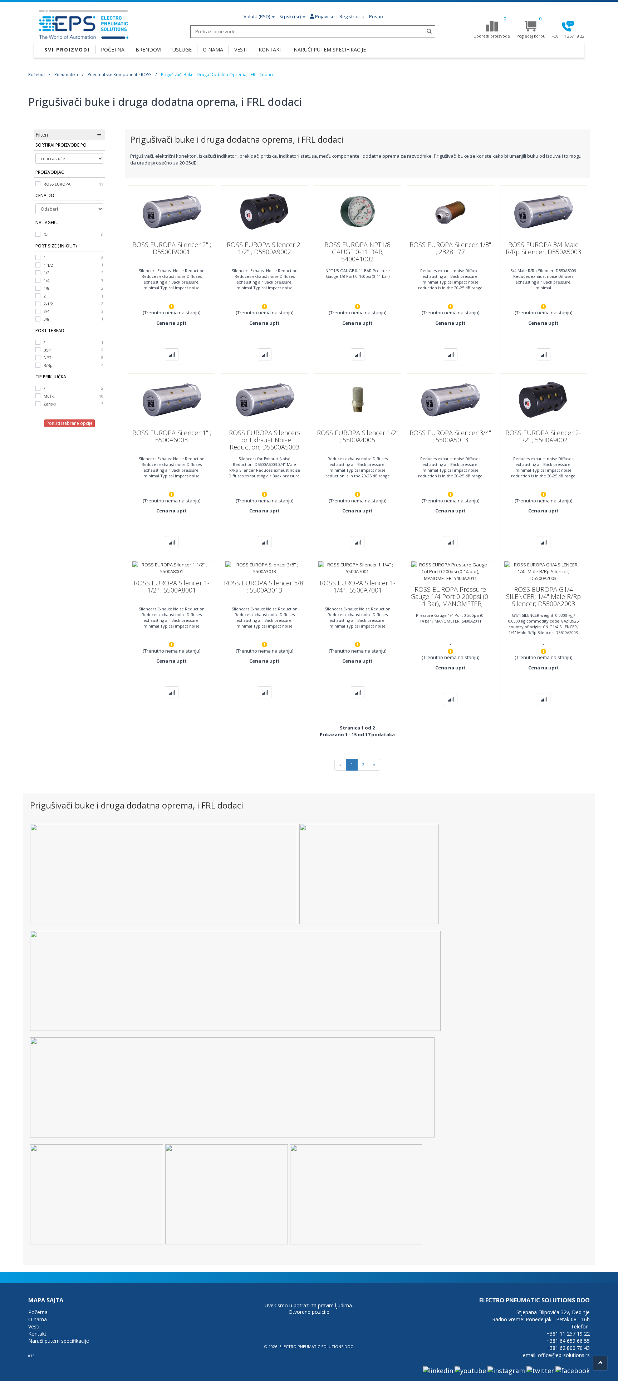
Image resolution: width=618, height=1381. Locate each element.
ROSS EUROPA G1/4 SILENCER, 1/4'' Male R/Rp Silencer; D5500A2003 (543, 596)
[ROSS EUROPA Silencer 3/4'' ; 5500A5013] (450, 398)
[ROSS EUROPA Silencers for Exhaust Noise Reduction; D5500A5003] (265, 398)
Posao (376, 16)
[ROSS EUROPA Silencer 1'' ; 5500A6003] (172, 398)
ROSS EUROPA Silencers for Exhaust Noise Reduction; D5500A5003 (264, 439)
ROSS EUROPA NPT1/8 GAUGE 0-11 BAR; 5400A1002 (357, 251)
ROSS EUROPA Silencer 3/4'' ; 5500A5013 (450, 436)
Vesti (33, 1326)
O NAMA (213, 49)
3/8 (46, 319)
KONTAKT (271, 49)
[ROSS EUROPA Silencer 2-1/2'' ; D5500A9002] (265, 210)
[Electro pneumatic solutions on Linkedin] (438, 1370)
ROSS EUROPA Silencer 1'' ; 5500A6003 (171, 436)
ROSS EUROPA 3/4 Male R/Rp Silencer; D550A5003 (543, 248)
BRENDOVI (148, 49)
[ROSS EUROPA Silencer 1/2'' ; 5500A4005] (358, 398)
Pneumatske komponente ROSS (119, 75)
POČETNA (112, 49)
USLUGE (182, 49)
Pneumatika (66, 75)
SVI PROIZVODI (67, 49)
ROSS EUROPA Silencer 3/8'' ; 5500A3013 (264, 586)
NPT (48, 357)
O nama (37, 1319)
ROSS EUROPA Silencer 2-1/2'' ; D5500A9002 (265, 248)
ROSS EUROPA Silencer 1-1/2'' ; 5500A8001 (172, 586)
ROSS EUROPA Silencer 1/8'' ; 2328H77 (450, 248)
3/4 (46, 311)
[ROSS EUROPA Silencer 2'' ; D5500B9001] (172, 210)
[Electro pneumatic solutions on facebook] (572, 1370)
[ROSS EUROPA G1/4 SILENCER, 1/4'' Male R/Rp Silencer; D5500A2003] (543, 571)
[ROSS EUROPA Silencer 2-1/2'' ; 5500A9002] (543, 398)
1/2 (46, 272)
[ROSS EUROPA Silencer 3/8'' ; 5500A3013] (264, 567)
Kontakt (37, 1333)
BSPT (48, 350)
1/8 (46, 288)
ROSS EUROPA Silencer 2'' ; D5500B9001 (171, 248)
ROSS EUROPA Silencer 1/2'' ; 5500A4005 (357, 436)
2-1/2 (48, 303)
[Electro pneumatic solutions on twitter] (540, 1370)
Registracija (351, 16)
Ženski (50, 404)
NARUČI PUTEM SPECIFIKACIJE (330, 49)
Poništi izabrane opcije (69, 423)
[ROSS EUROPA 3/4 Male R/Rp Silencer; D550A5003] (543, 210)
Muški (49, 396)
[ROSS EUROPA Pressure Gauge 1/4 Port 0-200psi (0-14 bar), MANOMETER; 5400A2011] (450, 571)
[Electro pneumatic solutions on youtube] (470, 1370)
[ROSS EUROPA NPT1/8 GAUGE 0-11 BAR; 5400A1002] (358, 210)
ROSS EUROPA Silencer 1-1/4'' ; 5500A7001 (358, 586)
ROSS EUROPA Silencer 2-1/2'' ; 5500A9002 (543, 436)
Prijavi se (324, 16)
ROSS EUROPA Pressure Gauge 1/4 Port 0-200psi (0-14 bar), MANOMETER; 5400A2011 (450, 600)
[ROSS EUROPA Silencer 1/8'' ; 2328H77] (450, 210)
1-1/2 (48, 265)
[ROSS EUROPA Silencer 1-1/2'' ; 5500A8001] (171, 567)
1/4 (46, 280)
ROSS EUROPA (57, 184)
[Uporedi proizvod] (171, 354)
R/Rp (48, 365)
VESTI (240, 49)
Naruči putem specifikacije (58, 1340)
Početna (36, 75)
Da (46, 234)
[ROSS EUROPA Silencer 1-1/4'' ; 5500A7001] (357, 567)
